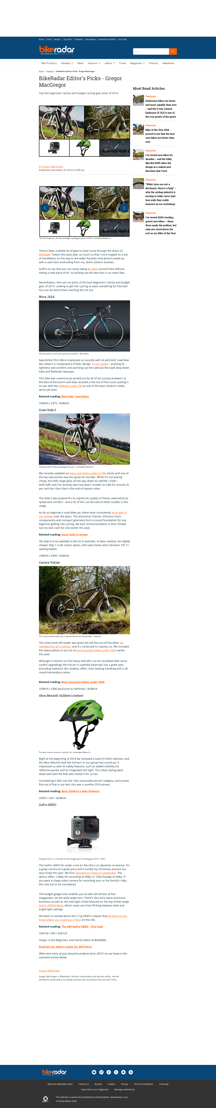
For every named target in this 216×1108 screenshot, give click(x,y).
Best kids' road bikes (75, 396)
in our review (100, 364)
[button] (84, 213)
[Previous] (45, 207)
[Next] (124, 207)
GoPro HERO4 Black (51, 905)
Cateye (94, 269)
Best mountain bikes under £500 (83, 682)
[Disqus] (87, 1027)
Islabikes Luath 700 (70, 386)
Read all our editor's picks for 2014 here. (65, 946)
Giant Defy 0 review (75, 534)
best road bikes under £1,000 (88, 473)
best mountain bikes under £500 (96, 650)
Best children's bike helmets (80, 791)
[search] (173, 51)
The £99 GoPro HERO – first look (82, 926)
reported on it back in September (95, 873)
